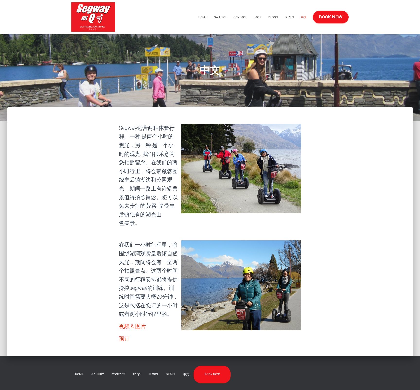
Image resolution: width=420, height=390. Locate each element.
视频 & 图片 (132, 326)
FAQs (257, 17)
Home (202, 17)
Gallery (220, 17)
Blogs (273, 17)
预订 (124, 339)
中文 (304, 17)
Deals (289, 17)
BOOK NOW (330, 17)
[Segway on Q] (93, 17)
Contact (240, 17)
